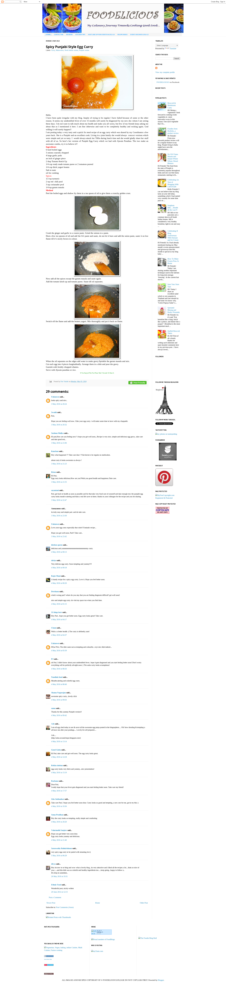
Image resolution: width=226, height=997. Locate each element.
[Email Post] (50, 381)
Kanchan (55, 451)
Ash (52, 724)
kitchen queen (56, 545)
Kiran (53, 472)
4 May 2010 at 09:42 (59, 715)
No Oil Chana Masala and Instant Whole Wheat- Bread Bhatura (172, 158)
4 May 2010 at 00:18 (59, 568)
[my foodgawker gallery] (168, 460)
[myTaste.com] (97, 951)
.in (100, 932)
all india (99, 933)
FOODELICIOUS (163, 82)
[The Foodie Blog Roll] (147, 938)
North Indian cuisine (71, 50)
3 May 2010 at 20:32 (59, 425)
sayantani (55, 490)
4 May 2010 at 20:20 (59, 822)
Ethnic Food (56, 885)
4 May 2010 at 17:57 (59, 791)
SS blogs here (56, 612)
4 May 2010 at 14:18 (59, 757)
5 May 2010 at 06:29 (59, 856)
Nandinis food (56, 677)
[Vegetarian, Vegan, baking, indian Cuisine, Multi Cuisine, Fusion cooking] (66, 950)
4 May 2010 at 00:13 (59, 552)
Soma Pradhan (57, 815)
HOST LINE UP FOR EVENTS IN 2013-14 (101, 34)
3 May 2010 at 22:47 (59, 500)
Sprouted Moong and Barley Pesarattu (173, 310)
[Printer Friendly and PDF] (137, 383)
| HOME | (48, 34)
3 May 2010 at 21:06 (59, 443)
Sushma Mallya (57, 433)
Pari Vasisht (65, 381)
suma (53, 708)
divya (53, 864)
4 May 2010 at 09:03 (59, 700)
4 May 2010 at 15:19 (59, 773)
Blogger (161, 980)
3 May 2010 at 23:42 (59, 536)
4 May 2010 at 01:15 (59, 604)
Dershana (55, 591)
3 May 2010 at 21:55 (59, 482)
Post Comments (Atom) (65, 907)
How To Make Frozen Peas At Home (173, 261)
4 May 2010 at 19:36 (59, 806)
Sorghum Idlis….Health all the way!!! (172, 207)
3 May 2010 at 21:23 (59, 464)
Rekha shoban (57, 765)
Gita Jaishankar (57, 799)
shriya (53, 560)
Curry (53, 50)
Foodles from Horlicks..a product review (173, 131)
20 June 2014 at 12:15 (59, 892)
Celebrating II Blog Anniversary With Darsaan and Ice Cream (172, 235)
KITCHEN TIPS (80, 34)
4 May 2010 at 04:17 (59, 619)
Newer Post (50, 903)
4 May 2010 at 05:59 (59, 651)
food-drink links (48, 959)
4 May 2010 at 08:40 (59, 684)
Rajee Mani (56, 576)
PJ (52, 659)
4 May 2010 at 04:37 (59, 635)
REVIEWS (69, 34)
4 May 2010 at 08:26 (59, 669)
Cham (53, 628)
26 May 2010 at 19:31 (59, 876)
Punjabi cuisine (84, 50)
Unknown (55, 397)
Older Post (144, 903)
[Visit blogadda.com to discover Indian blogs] (49, 965)
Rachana (54, 781)
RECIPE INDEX (122, 34)
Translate (173, 49)
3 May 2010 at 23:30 (59, 516)
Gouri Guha (56, 750)
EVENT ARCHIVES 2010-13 (139, 34)
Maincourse (60, 50)
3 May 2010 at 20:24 (59, 404)
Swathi (54, 412)
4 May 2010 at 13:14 (59, 741)
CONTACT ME (58, 34)
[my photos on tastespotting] (166, 434)
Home (97, 903)
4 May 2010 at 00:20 (59, 583)
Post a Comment (55, 897)
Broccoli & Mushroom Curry (171, 105)
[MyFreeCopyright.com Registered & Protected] (167, 498)
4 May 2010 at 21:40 (59, 840)
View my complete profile (165, 72)
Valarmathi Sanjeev (59, 830)
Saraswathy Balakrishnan (61, 848)
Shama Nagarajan (58, 693)
